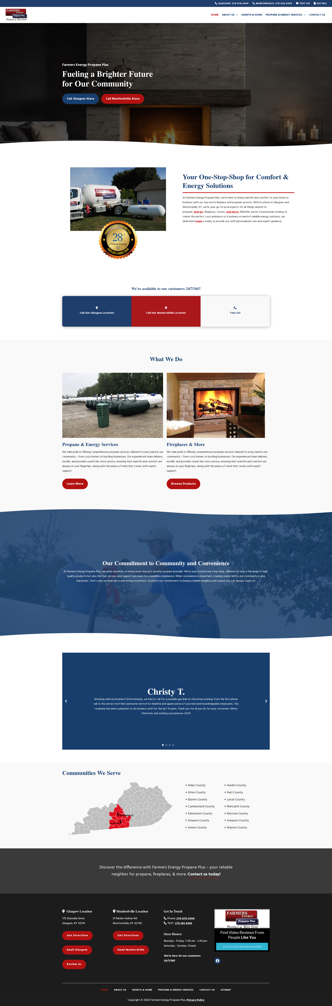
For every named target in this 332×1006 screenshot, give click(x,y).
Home (215, 15)
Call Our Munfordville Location (166, 313)
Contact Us (317, 15)
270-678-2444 (185, 918)
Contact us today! (204, 874)
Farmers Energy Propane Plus (28, 14)
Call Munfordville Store (123, 98)
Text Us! (304, 4)
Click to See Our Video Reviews (242, 946)
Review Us (74, 964)
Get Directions (77, 935)
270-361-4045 (183, 923)
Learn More (75, 483)
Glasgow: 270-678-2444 (233, 4)
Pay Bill (322, 4)
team (198, 221)
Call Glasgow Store (80, 98)
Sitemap (226, 990)
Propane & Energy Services (284, 15)
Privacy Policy (195, 1000)
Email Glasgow (77, 950)
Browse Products (183, 483)
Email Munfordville (130, 950)
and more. (232, 212)
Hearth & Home (252, 15)
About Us (228, 15)
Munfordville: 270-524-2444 (274, 4)
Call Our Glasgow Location (97, 313)
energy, (199, 212)
